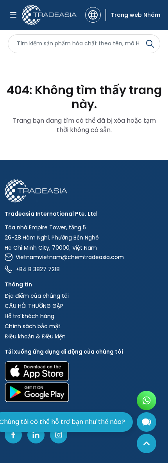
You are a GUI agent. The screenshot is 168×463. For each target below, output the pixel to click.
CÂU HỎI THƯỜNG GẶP (34, 306)
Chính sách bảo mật (33, 326)
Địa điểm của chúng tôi (37, 296)
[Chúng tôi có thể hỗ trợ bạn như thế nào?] (146, 422)
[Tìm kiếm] (150, 43)
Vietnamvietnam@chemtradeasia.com (70, 257)
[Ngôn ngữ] (93, 15)
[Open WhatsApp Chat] (146, 400)
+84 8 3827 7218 (38, 269)
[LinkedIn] (36, 434)
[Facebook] (13, 434)
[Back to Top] (146, 443)
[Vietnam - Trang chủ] (49, 15)
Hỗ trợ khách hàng (29, 316)
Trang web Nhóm (135, 15)
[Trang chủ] (84, 190)
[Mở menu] (13, 14)
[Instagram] (58, 434)
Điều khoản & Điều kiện (35, 336)
